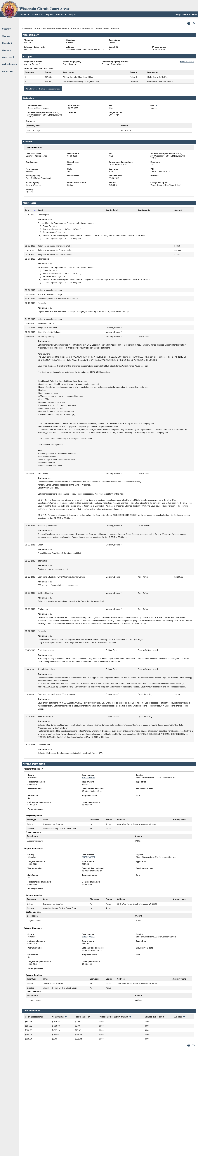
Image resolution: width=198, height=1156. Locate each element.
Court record (8, 57)
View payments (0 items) (185, 14)
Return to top (7, 21)
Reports (60, 14)
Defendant (7, 43)
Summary (6, 28)
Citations (6, 50)
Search (23, 14)
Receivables (7, 71)
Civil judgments (9, 64)
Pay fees (50, 14)
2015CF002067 (88, 777)
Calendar (36, 14)
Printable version (187, 61)
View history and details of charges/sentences (43, 89)
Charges (6, 36)
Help (71, 14)
